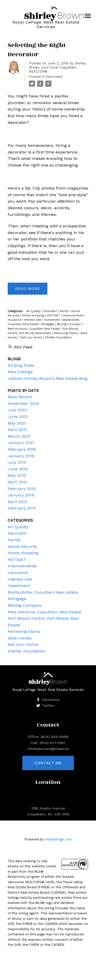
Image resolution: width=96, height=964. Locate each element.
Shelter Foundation (58, 337)
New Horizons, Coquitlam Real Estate (34, 328)
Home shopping (33, 315)
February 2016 (22, 449)
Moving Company (69, 324)
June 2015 (18, 469)
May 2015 (17, 475)
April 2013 (17, 501)
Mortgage (48, 324)
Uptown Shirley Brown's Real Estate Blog (48, 378)
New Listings (20, 371)
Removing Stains (66, 333)
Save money (19, 638)
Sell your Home (31, 337)
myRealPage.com (58, 839)
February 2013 (22, 508)
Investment (52, 320)
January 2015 (21, 495)
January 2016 (21, 455)
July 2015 (17, 462)
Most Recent (20, 396)
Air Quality (34, 311)
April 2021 (17, 429)
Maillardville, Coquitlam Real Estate (43, 592)
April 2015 (17, 482)
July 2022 (17, 409)
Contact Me (48, 762)
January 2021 (21, 442)
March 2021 (19, 436)
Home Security (22, 546)
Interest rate (33, 320)
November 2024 (23, 403)
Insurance (15, 320)
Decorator (54, 77)
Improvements (73, 315)
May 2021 (17, 423)
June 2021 (18, 416)
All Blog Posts (21, 365)
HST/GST (54, 315)
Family (65, 311)
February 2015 (22, 488)
